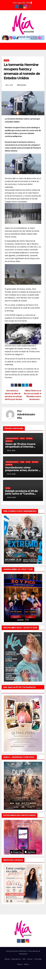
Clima (22, 462)
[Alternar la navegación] (24, 46)
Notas (6, 60)
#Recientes (21, 85)
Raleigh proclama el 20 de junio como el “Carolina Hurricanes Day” (21, 493)
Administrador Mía (26, 416)
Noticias (29, 438)
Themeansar (23, 954)
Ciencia (29, 959)
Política (26, 964)
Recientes (9, 441)
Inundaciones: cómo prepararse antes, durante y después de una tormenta (22, 470)
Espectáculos (16, 959)
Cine (23, 959)
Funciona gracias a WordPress (16, 951)
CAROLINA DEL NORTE (12, 438)
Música (19, 964)
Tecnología (38, 959)
